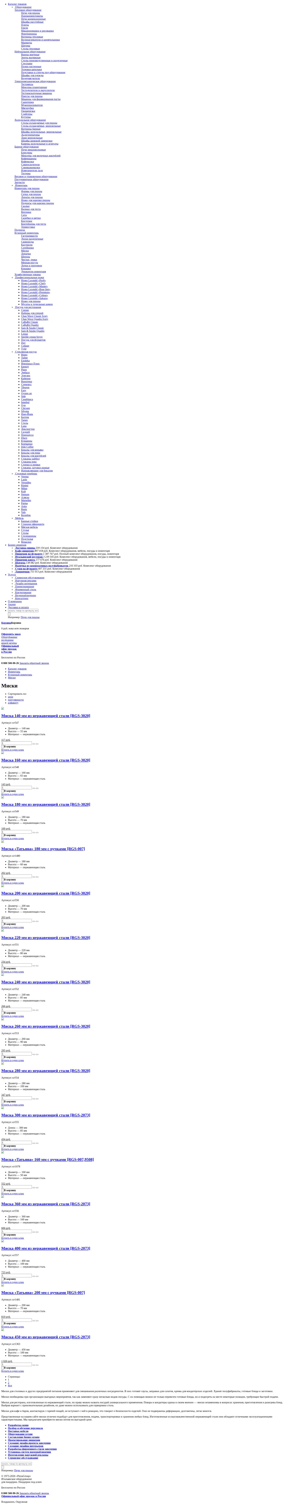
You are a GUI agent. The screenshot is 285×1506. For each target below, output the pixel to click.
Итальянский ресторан (29, 556)
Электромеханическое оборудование (35, 81)
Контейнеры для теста (33, 224)
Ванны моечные (30, 54)
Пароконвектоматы (32, 16)
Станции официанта (32, 524)
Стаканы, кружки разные (35, 467)
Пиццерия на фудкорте (29, 553)
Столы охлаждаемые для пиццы (39, 123)
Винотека (26, 381)
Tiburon (25, 387)
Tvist (23, 348)
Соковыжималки (30, 167)
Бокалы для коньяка (32, 449)
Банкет (25, 366)
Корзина (6, 622)
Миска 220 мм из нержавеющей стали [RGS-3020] (45, 937)
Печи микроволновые (33, 149)
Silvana (25, 411)
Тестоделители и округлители (38, 90)
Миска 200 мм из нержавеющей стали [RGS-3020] (45, 893)
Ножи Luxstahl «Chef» (33, 283)
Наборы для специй (32, 313)
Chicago (25, 408)
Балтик (25, 417)
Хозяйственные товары (28, 274)
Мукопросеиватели (32, 105)
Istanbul (25, 402)
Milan (24, 488)
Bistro (24, 354)
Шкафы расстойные (32, 21)
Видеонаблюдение (25, 595)
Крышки (26, 268)
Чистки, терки (29, 259)
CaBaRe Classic (29, 322)
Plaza (24, 369)
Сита (24, 215)
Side (23, 396)
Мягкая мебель (29, 527)
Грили (24, 27)
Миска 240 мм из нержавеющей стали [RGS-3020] (45, 982)
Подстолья (27, 539)
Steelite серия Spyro (32, 336)
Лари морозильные (32, 137)
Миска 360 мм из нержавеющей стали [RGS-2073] (45, 1204)
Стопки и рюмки (30, 464)
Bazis (24, 509)
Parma (24, 503)
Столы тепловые (30, 48)
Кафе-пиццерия (24, 550)
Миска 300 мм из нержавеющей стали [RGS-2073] (45, 1115)
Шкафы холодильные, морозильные (41, 131)
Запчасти (20, 182)
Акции (12, 604)
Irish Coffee (27, 446)
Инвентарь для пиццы (27, 188)
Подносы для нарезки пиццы (37, 203)
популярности (16, 699)
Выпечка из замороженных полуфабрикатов (42, 565)
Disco (24, 438)
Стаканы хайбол (30, 458)
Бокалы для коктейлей (33, 455)
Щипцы (25, 256)
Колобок (26, 515)
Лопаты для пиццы (32, 197)
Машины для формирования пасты (41, 99)
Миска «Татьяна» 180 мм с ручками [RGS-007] (43, 849)
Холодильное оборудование (30, 120)
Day (23, 342)
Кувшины (26, 440)
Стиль (24, 423)
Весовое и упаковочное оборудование (36, 176)
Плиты (25, 24)
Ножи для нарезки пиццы (35, 200)
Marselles (26, 500)
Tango (24, 420)
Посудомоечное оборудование (31, 179)
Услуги (12, 574)
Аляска (25, 497)
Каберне (26, 378)
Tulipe (24, 357)
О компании (15, 601)
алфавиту (13, 702)
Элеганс (25, 375)
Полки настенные (31, 66)
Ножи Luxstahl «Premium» (35, 292)
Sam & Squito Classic (32, 328)
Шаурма (25, 45)
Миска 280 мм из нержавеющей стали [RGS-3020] (45, 1070)
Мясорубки (27, 108)
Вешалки (26, 542)
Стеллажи (26, 63)
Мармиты (26, 42)
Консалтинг (22, 598)
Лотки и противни (31, 265)
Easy (23, 390)
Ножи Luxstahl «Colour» (34, 295)
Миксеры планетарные (34, 87)
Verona (25, 476)
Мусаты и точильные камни (37, 304)
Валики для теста (31, 209)
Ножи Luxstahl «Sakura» (34, 298)
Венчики (26, 212)
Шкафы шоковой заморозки (36, 140)
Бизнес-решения (17, 544)
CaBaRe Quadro (30, 325)
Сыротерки (27, 102)
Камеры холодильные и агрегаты (39, 143)
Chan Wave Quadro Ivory (34, 319)
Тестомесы (27, 84)
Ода (23, 405)
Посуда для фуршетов (33, 339)
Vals (23, 512)
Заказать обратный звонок (34, 663)
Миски (25, 250)
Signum (25, 494)
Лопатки (26, 253)
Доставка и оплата (18, 607)
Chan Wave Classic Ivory (34, 316)
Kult (23, 491)
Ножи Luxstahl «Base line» (35, 289)
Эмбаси (25, 372)
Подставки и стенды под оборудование (43, 72)
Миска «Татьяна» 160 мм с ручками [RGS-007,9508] (47, 1159)
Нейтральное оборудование (30, 51)
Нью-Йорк (27, 414)
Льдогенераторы (30, 134)
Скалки (25, 206)
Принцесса (27, 435)
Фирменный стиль (25, 589)
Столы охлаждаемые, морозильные (41, 125)
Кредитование (23, 592)
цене (10, 696)
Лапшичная (22, 571)
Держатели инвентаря (33, 271)
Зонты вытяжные (31, 57)
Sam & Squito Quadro (32, 331)
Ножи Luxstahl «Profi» (33, 280)
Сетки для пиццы (31, 194)
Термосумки (28, 227)
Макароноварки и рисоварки (37, 30)
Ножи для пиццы (31, 301)
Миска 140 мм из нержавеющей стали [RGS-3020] (45, 716)
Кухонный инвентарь (27, 232)
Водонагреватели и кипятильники (40, 39)
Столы (25, 533)
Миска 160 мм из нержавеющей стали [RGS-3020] (45, 760)
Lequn (24, 334)
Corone (25, 310)
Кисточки (26, 221)
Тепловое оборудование (28, 10)
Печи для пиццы (30, 13)
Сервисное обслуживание (29, 577)
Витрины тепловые (32, 36)
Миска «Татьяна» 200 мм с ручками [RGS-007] (43, 1292)
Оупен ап (26, 393)
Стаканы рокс (29, 461)
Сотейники (27, 247)
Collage (25, 345)
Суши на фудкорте (26, 568)
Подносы (20, 229)
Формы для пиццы (31, 191)
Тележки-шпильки (31, 69)
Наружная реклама (25, 580)
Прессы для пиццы (32, 96)
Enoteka (25, 360)
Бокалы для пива (30, 452)
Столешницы (28, 536)
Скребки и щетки (31, 218)
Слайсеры (26, 114)
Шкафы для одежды (32, 75)
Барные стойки (29, 521)
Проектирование (24, 586)
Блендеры (26, 152)
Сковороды (27, 241)
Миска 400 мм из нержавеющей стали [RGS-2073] (45, 1248)
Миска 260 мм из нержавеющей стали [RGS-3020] (45, 1026)
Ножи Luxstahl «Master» (34, 286)
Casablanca (27, 399)
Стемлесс (26, 384)
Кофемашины (28, 158)
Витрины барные (31, 128)
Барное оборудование (27, 146)
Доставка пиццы (25, 547)
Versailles (26, 482)
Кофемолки (27, 161)
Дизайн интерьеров (26, 583)
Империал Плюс (30, 363)
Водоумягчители (30, 78)
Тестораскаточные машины (36, 93)
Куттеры (26, 117)
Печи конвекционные (33, 19)
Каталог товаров (17, 4)
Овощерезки (28, 111)
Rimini (24, 485)
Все (10, 1385)
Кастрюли (26, 244)
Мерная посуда (29, 262)
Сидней (25, 432)
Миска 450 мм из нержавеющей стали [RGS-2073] (45, 1337)
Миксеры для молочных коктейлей (41, 155)
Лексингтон (28, 429)
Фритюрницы (29, 33)
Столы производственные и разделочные (44, 60)
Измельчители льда (32, 170)
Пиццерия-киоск (25, 559)
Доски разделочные (32, 238)
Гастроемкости (29, 235)
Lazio (24, 479)
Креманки (26, 443)
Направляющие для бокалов (37, 470)
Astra (24, 506)
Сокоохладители (30, 164)
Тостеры (26, 173)
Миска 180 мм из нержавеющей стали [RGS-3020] (45, 804)
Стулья (25, 530)
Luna (24, 426)
